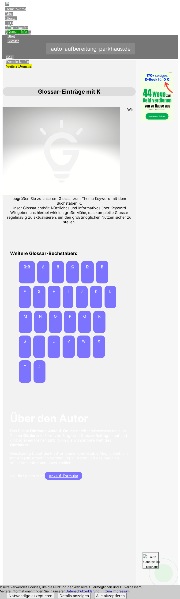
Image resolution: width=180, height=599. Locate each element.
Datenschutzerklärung (83, 591)
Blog (9, 14)
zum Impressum (117, 591)
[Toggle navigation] (173, 8)
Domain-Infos (15, 9)
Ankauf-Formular (63, 475)
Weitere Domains (19, 66)
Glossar (11, 18)
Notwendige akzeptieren (30, 596)
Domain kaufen (17, 62)
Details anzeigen (74, 596)
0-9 (27, 266)
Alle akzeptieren (110, 596)
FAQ (9, 23)
